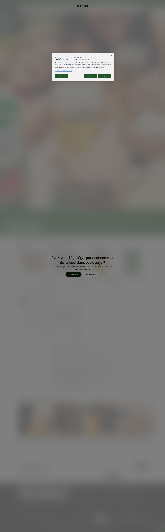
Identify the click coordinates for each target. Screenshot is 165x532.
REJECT (90, 76)
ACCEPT (105, 76)
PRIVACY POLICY (70, 59)
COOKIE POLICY (59, 71)
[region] (83, 67)
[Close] (111, 55)
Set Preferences (61, 76)
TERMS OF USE (68, 71)
